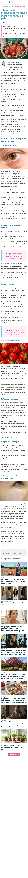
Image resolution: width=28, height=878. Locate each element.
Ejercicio (4, 577)
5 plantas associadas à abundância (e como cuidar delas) (11, 748)
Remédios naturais (5, 6)
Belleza (3, 625)
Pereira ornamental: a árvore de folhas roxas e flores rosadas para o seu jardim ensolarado (13, 676)
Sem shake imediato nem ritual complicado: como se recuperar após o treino (13, 581)
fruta (25, 87)
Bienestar (4, 648)
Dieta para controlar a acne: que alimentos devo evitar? (15, 332)
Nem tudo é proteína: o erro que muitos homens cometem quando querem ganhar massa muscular (13, 652)
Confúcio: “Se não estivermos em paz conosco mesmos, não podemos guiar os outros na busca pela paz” (12, 724)
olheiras (6, 218)
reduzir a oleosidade (15, 415)
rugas (3, 509)
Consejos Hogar (6, 601)
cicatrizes (12, 450)
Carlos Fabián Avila (16, 64)
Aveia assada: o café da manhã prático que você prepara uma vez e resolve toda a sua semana (13, 700)
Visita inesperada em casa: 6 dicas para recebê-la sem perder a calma (13, 605)
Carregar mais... (14, 754)
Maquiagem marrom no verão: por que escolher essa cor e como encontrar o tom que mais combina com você (13, 629)
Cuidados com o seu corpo (18, 6)
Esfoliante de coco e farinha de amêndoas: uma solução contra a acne (15, 256)
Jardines (3, 672)
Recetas (3, 696)
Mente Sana (4, 720)
